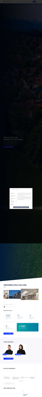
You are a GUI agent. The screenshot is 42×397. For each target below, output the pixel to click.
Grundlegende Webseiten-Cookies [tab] (13, 196)
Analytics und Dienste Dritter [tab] (13, 198)
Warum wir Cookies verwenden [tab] (12, 193)
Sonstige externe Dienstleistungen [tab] (12, 201)
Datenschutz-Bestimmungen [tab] (12, 204)
